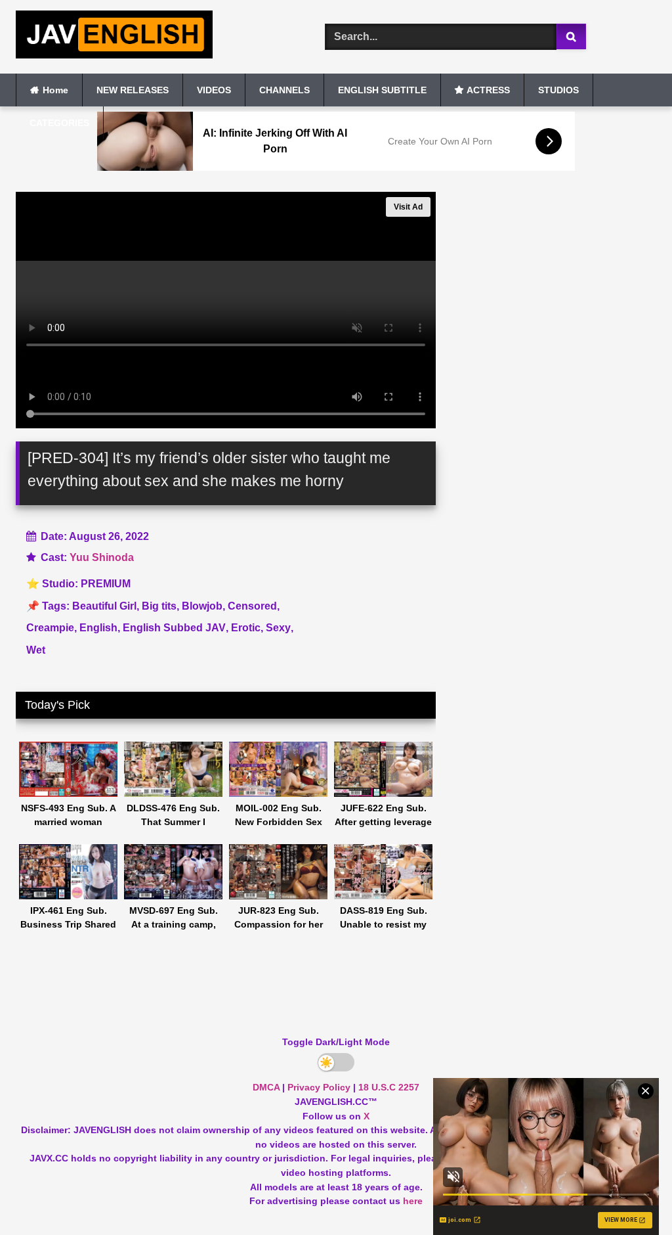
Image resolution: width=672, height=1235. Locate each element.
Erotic (246, 627)
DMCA (266, 1087)
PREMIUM (106, 583)
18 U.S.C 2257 (388, 1087)
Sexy (278, 627)
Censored (252, 606)
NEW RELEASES (132, 90)
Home (55, 90)
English (98, 627)
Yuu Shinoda (102, 557)
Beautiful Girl (104, 606)
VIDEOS (214, 90)
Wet (35, 650)
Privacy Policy (318, 1087)
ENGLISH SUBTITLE (382, 90)
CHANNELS (284, 90)
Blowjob (202, 606)
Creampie (50, 627)
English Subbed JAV (174, 627)
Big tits (159, 606)
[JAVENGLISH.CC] (150, 37)
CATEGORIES (59, 123)
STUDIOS (558, 90)
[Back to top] (631, 1196)
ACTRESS (488, 90)
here (413, 1201)
